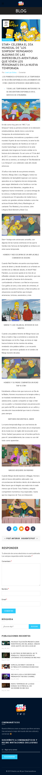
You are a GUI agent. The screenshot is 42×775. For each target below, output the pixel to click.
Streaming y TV (8, 40)
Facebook (9, 528)
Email (21, 528)
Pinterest (27, 528)
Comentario (7, 561)
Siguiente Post (28, 538)
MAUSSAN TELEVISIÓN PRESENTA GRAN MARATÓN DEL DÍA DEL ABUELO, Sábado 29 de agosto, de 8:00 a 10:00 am (25, 644)
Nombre (5, 589)
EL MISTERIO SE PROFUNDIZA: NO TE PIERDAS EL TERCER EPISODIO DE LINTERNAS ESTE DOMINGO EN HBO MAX (25, 655)
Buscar (34, 626)
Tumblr (33, 528)
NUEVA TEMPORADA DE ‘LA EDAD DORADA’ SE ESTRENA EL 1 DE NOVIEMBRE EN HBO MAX (22, 686)
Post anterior (13, 538)
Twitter (15, 528)
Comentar (22, 72)
